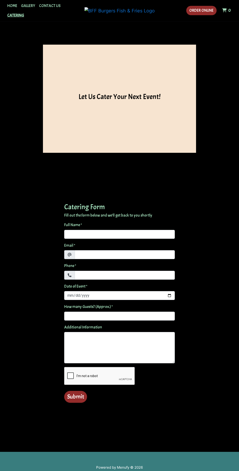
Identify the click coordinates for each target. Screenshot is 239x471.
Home (12, 5)
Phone (69, 265)
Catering (15, 15)
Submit (75, 396)
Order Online (201, 10)
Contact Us (50, 5)
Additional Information (83, 327)
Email (68, 245)
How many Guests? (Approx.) (87, 306)
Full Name (72, 224)
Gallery (28, 5)
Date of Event (74, 286)
